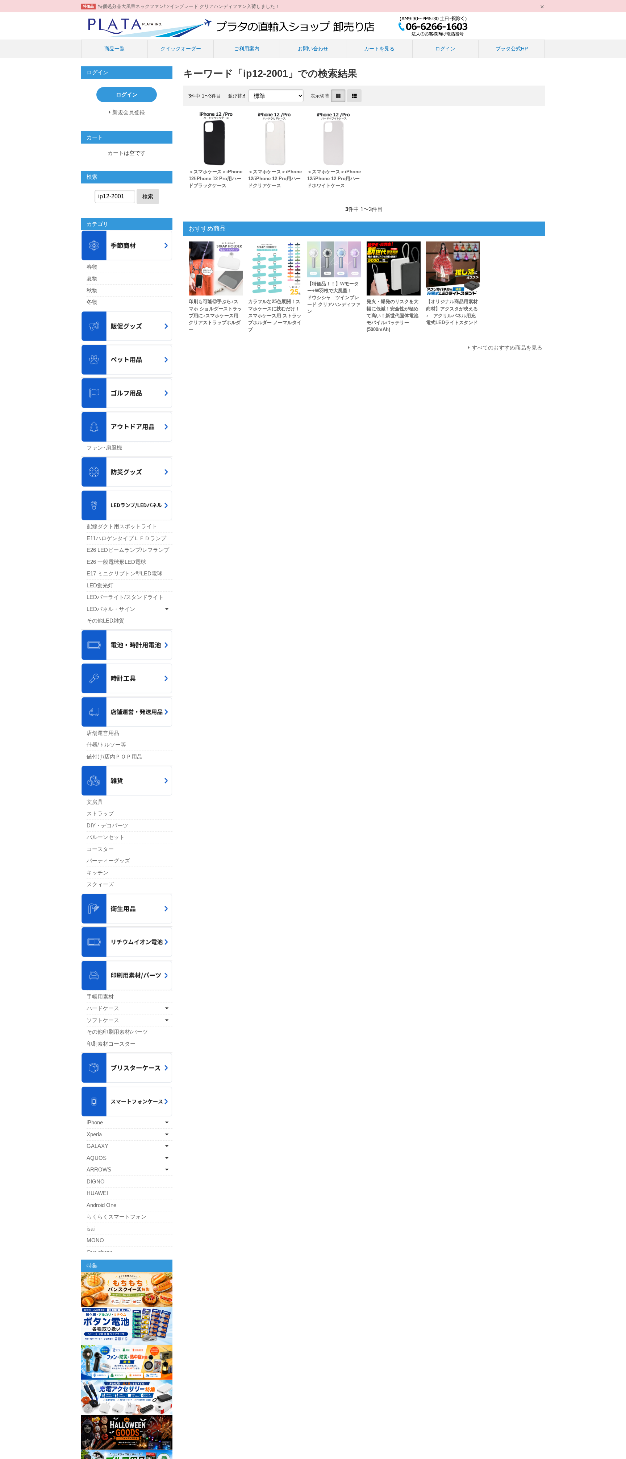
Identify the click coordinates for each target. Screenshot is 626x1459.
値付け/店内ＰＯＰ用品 (114, 756)
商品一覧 (114, 48)
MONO (95, 1240)
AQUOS (97, 1158)
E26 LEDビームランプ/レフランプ (128, 550)
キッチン (97, 872)
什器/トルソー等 (106, 744)
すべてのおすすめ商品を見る (507, 347)
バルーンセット (106, 837)
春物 (92, 267)
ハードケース (103, 1008)
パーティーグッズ (108, 860)
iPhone (95, 1122)
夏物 (92, 278)
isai (91, 1229)
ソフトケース (103, 1020)
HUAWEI (97, 1193)
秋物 (92, 290)
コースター (100, 849)
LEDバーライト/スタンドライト (125, 597)
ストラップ (100, 813)
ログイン (445, 48)
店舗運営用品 (103, 733)
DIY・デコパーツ (107, 825)
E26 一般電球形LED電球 (116, 562)
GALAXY (97, 1146)
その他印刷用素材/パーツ (117, 1032)
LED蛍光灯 (100, 585)
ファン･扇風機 (104, 448)
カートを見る (379, 48)
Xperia (94, 1134)
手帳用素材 (100, 996)
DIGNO (96, 1181)
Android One (101, 1205)
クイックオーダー (180, 48)
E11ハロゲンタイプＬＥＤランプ (126, 538)
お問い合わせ (313, 48)
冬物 (92, 302)
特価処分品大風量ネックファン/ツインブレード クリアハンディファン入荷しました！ (189, 6)
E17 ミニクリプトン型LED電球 (124, 573)
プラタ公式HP (512, 48)
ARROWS (99, 1169)
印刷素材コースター (111, 1044)
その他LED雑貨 (105, 620)
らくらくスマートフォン (116, 1217)
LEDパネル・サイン (111, 609)
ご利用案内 (246, 48)
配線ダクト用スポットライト (122, 526)
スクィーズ (100, 884)
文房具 (95, 802)
